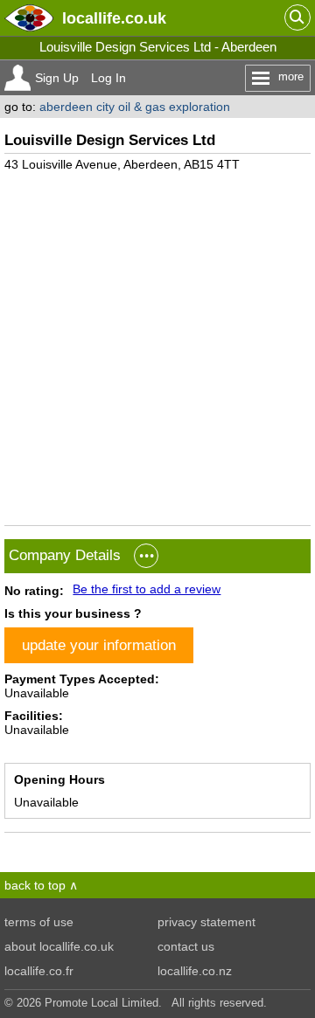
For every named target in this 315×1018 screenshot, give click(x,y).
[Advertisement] (157, 341)
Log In (108, 78)
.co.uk (114, 18)
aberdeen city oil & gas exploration (134, 107)
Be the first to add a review (146, 589)
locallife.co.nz (195, 971)
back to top (35, 885)
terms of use (39, 922)
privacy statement (207, 922)
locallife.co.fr (39, 971)
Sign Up (57, 78)
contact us (186, 946)
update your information (99, 645)
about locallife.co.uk (59, 946)
